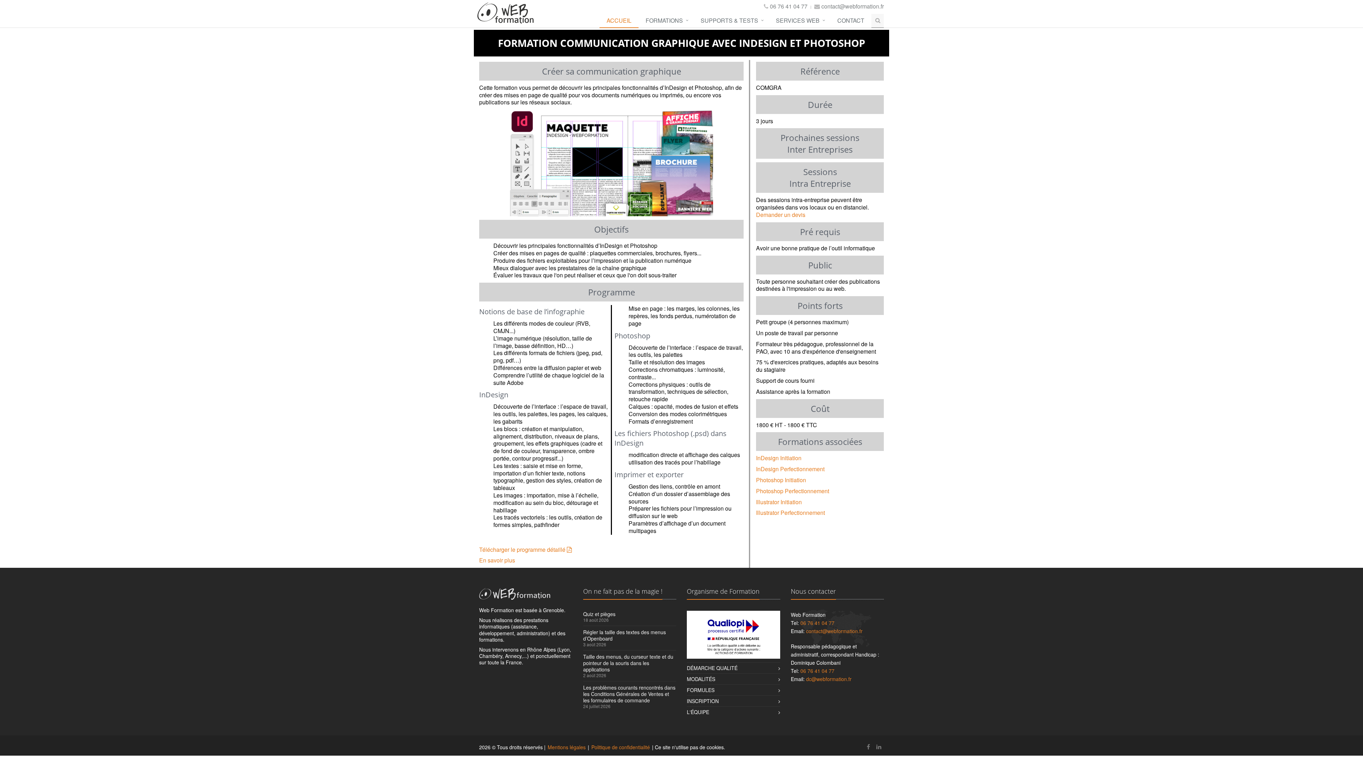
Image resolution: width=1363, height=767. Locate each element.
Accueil (619, 20)
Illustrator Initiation (779, 502)
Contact (850, 20)
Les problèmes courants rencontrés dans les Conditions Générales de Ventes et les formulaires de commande (629, 694)
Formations (664, 20)
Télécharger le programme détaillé (523, 549)
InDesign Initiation (778, 458)
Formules (701, 689)
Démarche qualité (712, 667)
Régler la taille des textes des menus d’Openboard (624, 635)
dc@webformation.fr (829, 678)
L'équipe (698, 712)
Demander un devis (780, 215)
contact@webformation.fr (852, 6)
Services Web (798, 20)
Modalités (701, 678)
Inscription (703, 701)
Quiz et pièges (599, 614)
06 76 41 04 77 (789, 6)
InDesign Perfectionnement (790, 469)
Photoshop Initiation (781, 480)
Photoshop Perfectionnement (792, 491)
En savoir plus (497, 560)
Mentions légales (567, 747)
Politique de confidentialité (620, 747)
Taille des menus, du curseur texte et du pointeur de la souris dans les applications (628, 663)
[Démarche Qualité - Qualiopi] (733, 635)
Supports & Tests (729, 20)
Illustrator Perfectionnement (790, 512)
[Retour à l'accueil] (506, 18)
